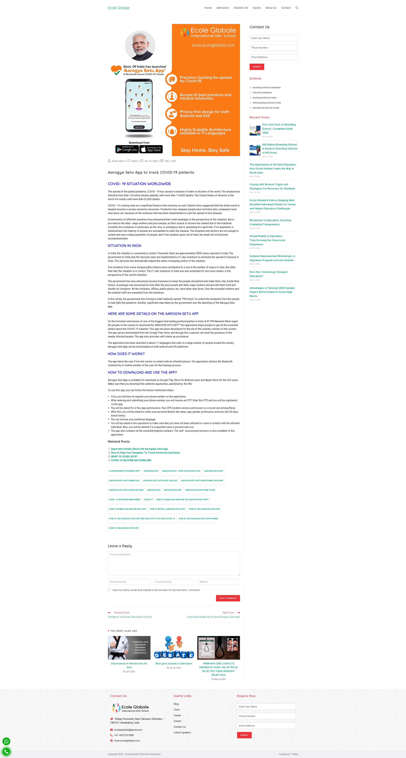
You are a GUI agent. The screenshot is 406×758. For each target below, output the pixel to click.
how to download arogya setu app (127, 509)
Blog (176, 703)
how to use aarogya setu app (204, 509)
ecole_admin (118, 161)
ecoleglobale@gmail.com (128, 729)
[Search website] (297, 8)
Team (177, 709)
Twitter (294, 754)
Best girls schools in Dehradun (174, 663)
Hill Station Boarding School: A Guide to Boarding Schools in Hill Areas (280, 148)
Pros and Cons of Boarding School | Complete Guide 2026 (279, 128)
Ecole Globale (119, 8)
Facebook (284, 754)
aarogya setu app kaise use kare (126, 490)
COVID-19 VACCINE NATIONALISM (131, 460)
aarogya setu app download (124, 480)
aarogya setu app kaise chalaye (160, 480)
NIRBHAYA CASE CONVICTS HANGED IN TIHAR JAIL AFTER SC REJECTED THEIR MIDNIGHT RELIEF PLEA (218, 669)
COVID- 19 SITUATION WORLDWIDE (124, 499)
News (135, 161)
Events (177, 721)
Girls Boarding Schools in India (267, 103)
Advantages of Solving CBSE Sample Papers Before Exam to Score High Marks (272, 292)
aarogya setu (151, 471)
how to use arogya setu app (124, 528)
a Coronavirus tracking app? (124, 471)
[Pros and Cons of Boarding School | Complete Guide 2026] (255, 130)
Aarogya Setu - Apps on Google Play (181, 471)
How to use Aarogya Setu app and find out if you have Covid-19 (142, 518)
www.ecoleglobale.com (127, 740)
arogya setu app (173, 490)
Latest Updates (182, 732)
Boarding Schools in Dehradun (267, 87)
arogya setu (153, 490)
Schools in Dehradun (262, 92)
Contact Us (180, 726)
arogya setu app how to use (200, 490)
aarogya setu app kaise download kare (202, 480)
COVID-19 (148, 499)
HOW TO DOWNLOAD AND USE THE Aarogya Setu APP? (182, 499)
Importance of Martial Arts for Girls (129, 665)
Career (177, 715)
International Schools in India (266, 108)
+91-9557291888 (124, 735)
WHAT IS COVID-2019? (124, 456)
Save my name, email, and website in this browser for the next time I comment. (156, 590)
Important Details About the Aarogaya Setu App (139, 448)
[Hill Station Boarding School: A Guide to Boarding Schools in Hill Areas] (255, 150)
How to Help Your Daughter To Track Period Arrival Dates (145, 452)
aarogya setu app (213, 471)
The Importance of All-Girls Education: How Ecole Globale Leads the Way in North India (273, 168)
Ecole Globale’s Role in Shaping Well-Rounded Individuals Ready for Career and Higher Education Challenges (273, 204)
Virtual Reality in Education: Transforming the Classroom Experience (267, 240)
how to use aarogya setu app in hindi (198, 518)
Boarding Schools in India (264, 97)
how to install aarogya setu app (167, 509)
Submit (257, 67)
